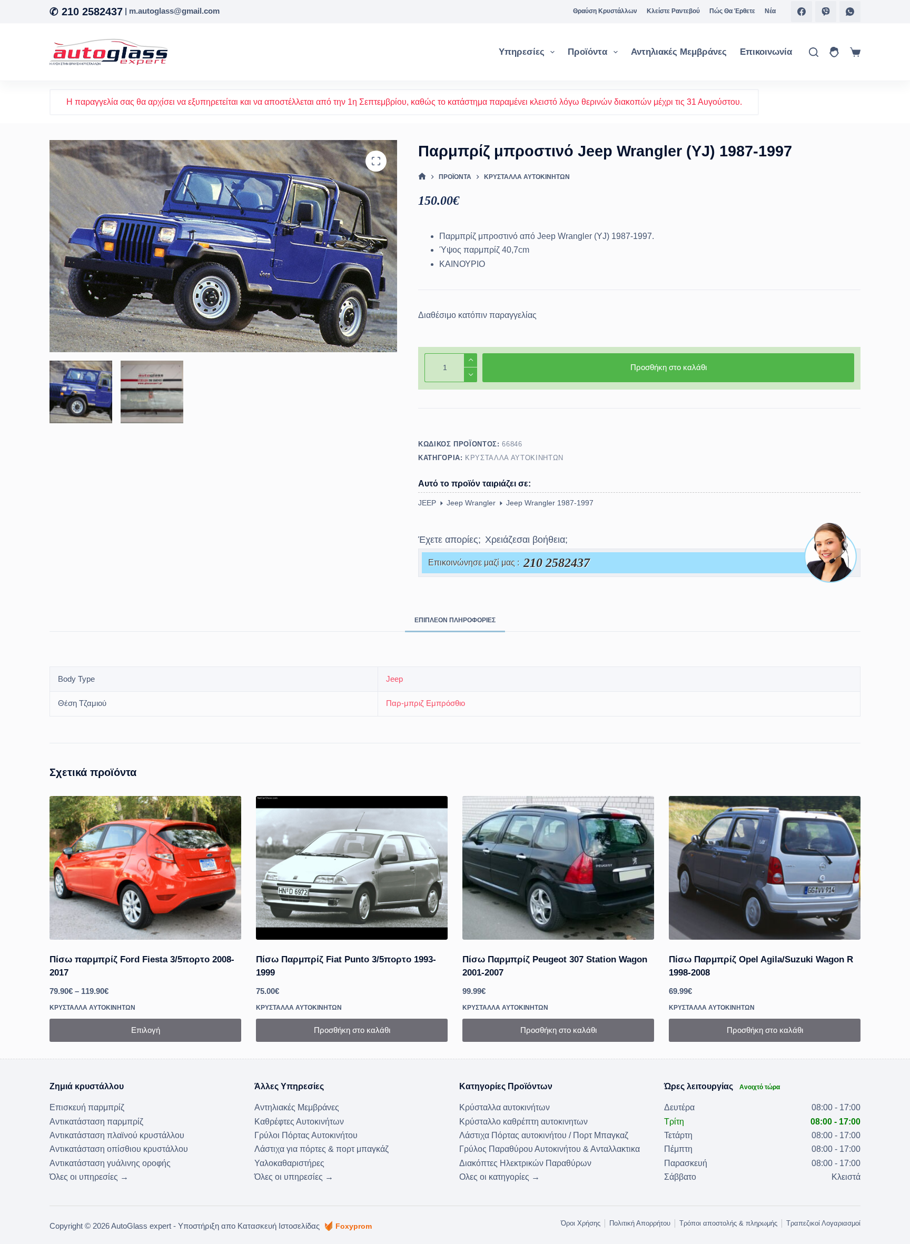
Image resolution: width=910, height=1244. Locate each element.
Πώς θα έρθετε (732, 11)
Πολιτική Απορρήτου (639, 1223)
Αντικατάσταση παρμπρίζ (96, 1121)
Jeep (394, 678)
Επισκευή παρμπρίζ (87, 1107)
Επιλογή (145, 1030)
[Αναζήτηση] (813, 52)
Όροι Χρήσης (580, 1223)
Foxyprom (353, 1226)
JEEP (427, 503)
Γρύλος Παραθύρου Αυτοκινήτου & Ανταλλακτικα (549, 1149)
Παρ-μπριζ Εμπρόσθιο (425, 703)
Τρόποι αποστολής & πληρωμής (728, 1223)
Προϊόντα (587, 52)
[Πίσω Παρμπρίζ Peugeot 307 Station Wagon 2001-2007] (558, 868)
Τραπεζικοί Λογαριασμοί (823, 1223)
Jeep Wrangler (471, 503)
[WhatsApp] (849, 11)
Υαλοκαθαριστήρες (289, 1163)
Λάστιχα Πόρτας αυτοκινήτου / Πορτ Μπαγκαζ (543, 1135)
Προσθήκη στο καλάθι (668, 367)
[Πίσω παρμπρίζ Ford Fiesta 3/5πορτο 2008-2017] (145, 868)
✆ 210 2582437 (86, 11)
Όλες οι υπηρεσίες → (89, 1176)
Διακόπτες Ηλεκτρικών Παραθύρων (525, 1163)
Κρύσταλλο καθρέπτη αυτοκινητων (523, 1121)
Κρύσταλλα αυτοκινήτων (514, 458)
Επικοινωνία (766, 52)
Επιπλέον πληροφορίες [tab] (455, 620)
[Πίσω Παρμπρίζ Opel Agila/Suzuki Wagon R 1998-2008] (764, 868)
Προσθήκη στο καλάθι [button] (352, 1030)
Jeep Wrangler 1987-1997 (550, 503)
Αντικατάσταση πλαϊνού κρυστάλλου (117, 1135)
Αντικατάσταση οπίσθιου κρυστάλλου (119, 1149)
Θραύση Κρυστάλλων (605, 11)
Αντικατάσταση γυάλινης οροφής (110, 1163)
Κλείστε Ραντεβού (673, 11)
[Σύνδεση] (834, 52)
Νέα (770, 11)
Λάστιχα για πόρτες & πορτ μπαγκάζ (321, 1149)
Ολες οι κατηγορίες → (499, 1176)
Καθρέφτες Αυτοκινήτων (299, 1121)
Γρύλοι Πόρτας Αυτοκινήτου (306, 1135)
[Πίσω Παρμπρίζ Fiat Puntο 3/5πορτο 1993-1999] (352, 868)
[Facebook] (801, 11)
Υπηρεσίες (522, 52)
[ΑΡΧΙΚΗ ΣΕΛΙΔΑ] (422, 177)
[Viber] (825, 11)
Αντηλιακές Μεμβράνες (679, 52)
